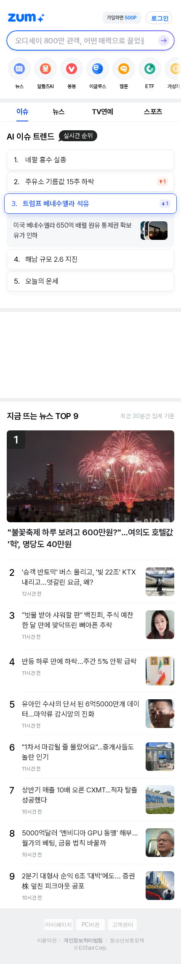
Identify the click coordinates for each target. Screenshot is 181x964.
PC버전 (90, 924)
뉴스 (58, 111)
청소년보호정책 (127, 940)
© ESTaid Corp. (90, 948)
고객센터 (122, 924)
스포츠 (153, 111)
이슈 (22, 111)
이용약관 (46, 940)
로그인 (160, 18)
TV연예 (102, 111)
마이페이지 (58, 924)
